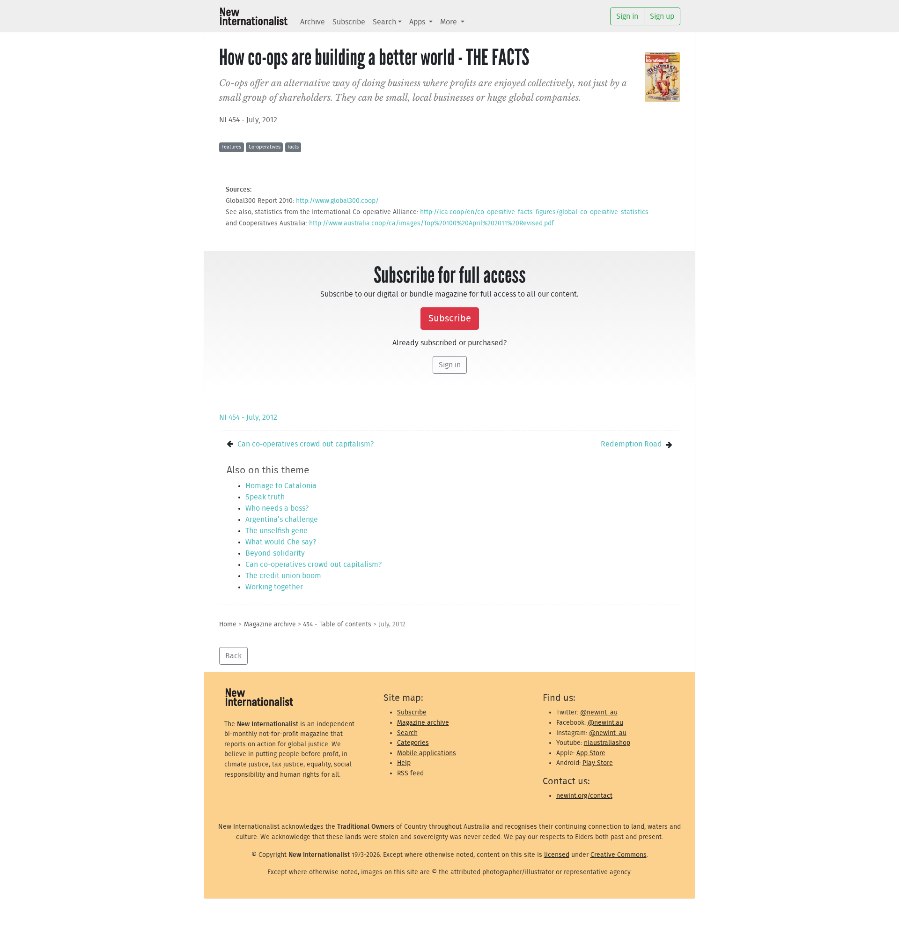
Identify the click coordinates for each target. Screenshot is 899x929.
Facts (293, 146)
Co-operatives (264, 146)
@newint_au (599, 712)
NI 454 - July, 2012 (248, 120)
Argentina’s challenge (281, 519)
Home (227, 624)
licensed (556, 854)
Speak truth (265, 497)
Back (233, 656)
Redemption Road (631, 444)
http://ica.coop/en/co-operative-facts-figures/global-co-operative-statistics (534, 212)
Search (384, 22)
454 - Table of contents (337, 624)
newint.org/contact (584, 795)
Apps (418, 22)
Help (404, 762)
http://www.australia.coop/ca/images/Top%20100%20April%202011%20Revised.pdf (431, 223)
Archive (312, 22)
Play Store (597, 762)
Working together (274, 587)
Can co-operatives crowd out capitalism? (305, 444)
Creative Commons (618, 854)
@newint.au (605, 722)
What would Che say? (280, 542)
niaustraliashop (607, 742)
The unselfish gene (276, 531)
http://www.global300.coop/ (337, 200)
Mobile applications (426, 753)
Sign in (450, 365)
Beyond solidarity (275, 553)
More (449, 22)
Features (231, 146)
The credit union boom (283, 576)
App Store (590, 753)
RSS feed (410, 773)
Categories (413, 742)
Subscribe (348, 22)
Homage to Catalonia (281, 486)
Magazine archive (270, 624)
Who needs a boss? (277, 508)
